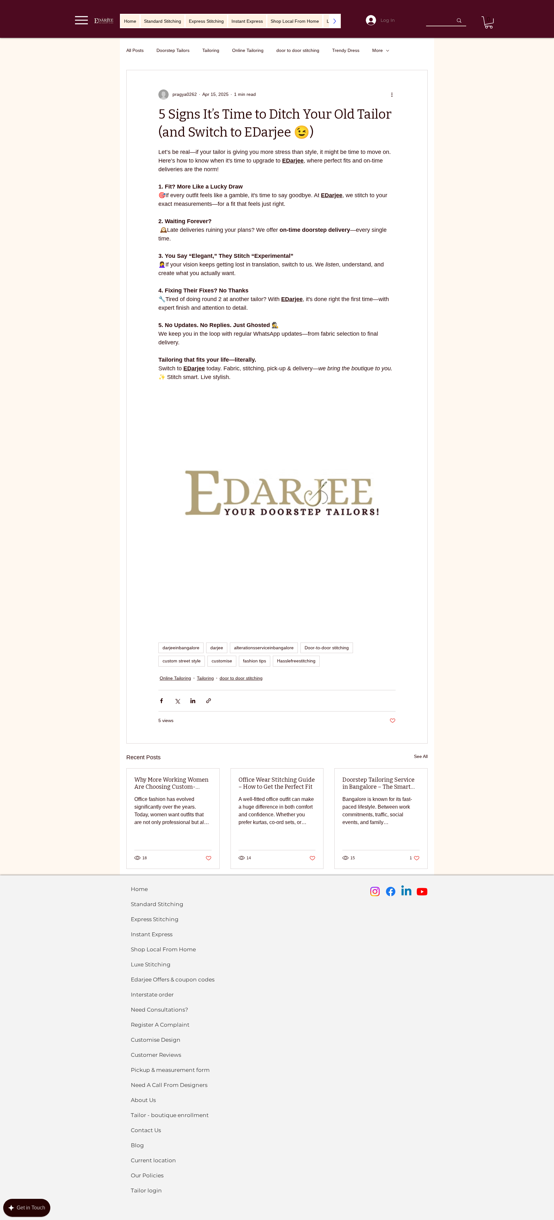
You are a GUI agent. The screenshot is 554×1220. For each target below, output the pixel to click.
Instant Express (151, 934)
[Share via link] (209, 701)
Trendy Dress (345, 50)
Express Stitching (155, 919)
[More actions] (392, 94)
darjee (216, 647)
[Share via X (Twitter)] (177, 701)
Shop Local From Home (163, 949)
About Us (143, 1100)
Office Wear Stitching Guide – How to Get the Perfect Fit (277, 783)
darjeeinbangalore (181, 647)
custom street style (182, 660)
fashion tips (254, 660)
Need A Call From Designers (169, 1085)
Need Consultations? (159, 1009)
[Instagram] (375, 891)
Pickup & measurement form (170, 1070)
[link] (489, 22)
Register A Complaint (160, 1025)
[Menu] (81, 20)
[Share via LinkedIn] (193, 701)
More (377, 50)
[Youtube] (422, 891)
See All (421, 756)
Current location (153, 1160)
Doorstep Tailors (172, 50)
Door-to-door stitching (327, 647)
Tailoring (210, 50)
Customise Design (155, 1040)
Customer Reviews (156, 1055)
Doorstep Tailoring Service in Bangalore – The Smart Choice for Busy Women (378, 783)
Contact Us (146, 1130)
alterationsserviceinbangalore (264, 647)
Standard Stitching (157, 904)
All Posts (135, 50)
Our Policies (147, 1175)
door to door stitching (297, 50)
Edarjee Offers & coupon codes (172, 979)
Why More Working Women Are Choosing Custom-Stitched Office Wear (171, 783)
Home (139, 889)
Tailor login (146, 1190)
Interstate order (152, 994)
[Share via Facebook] (161, 701)
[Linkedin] (406, 891)
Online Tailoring (248, 50)
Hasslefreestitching (296, 660)
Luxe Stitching (151, 964)
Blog (137, 1145)
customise (222, 660)
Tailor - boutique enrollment (170, 1115)
